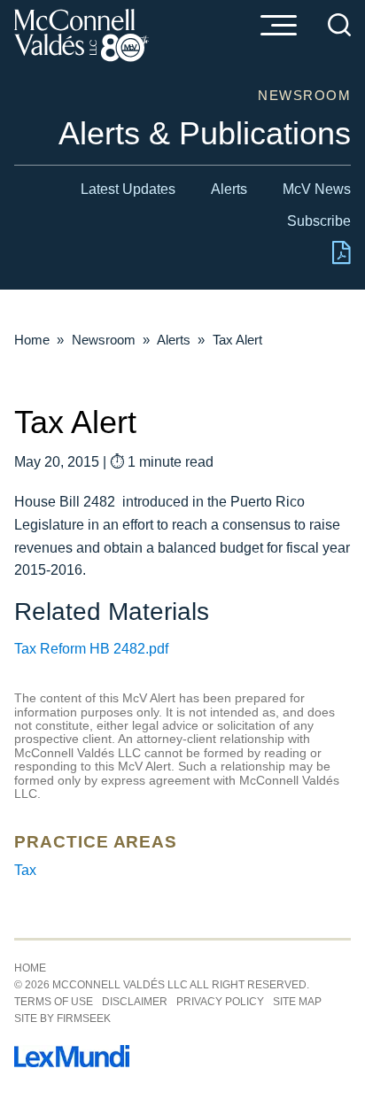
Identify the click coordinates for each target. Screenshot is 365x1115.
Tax (25, 870)
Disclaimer (134, 1001)
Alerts (229, 189)
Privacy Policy (220, 1001)
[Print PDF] (341, 259)
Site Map (297, 1001)
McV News (317, 189)
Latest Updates (128, 189)
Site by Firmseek (62, 1018)
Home (32, 339)
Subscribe (319, 220)
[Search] (339, 24)
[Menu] (278, 26)
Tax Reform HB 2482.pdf (91, 648)
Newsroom (104, 339)
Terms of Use (53, 1001)
